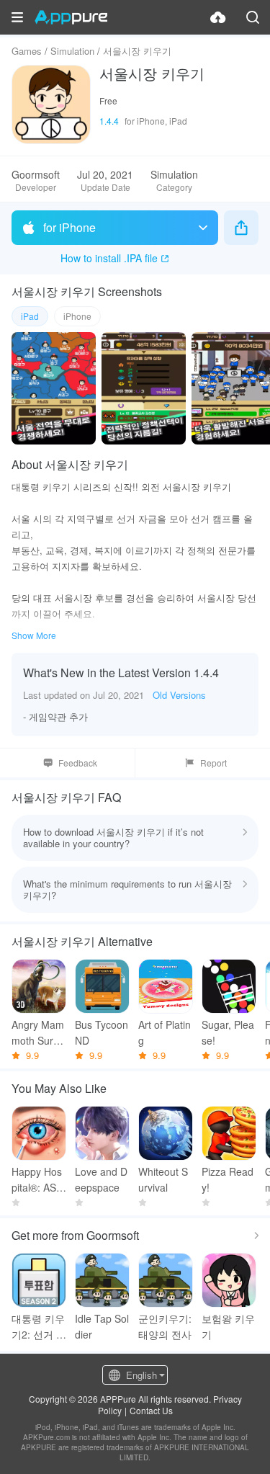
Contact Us (151, 1410)
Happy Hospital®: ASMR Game (38, 1179)
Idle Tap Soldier (102, 1326)
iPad (30, 316)
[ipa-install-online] (218, 17)
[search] (252, 17)
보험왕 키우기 (228, 1326)
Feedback (77, 762)
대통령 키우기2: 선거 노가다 (39, 1326)
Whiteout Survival (163, 1179)
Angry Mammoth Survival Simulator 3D (39, 1032)
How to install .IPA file (109, 258)
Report (213, 762)
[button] (17, 17)
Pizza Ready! (227, 1179)
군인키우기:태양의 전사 (165, 1326)
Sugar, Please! (228, 1032)
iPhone (77, 316)
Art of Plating (164, 1032)
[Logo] (71, 17)
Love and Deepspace (101, 1179)
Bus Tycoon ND (101, 1032)
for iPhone (69, 227)
